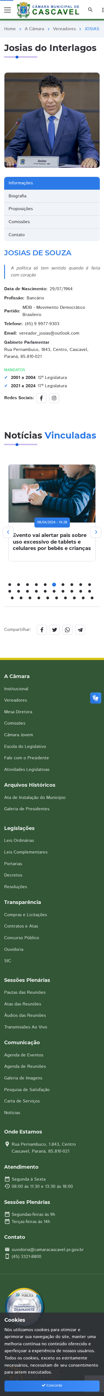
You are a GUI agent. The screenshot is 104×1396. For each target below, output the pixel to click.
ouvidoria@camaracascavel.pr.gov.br (48, 1250)
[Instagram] (54, 398)
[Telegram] (80, 630)
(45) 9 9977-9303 (42, 324)
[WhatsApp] (67, 630)
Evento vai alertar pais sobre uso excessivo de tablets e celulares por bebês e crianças (52, 541)
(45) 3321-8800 (26, 1257)
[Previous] (8, 532)
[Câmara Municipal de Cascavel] (49, 10)
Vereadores (64, 29)
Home (10, 29)
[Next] (95, 532)
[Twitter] (55, 630)
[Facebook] (41, 398)
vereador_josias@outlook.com (49, 333)
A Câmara (34, 29)
